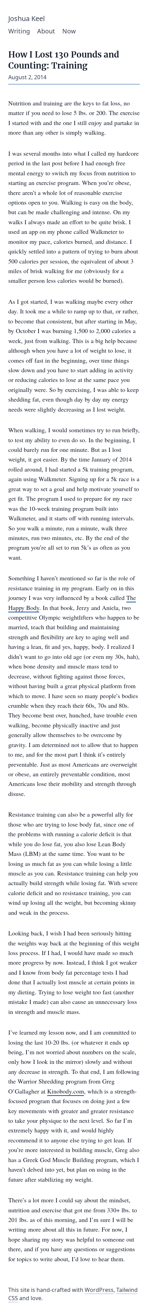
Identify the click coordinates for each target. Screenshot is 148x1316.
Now (69, 31)
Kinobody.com (65, 1091)
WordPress (99, 1290)
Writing (19, 31)
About (46, 31)
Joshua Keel (26, 18)
